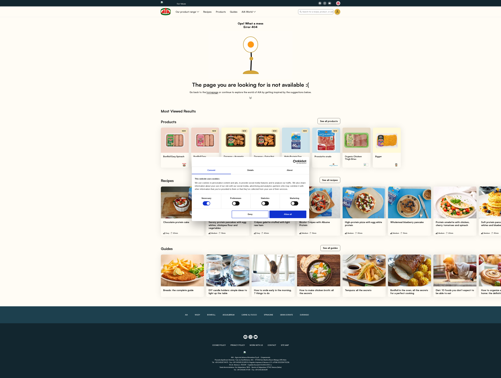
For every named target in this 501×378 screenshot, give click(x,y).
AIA (186, 315)
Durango (304, 315)
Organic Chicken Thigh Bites (353, 157)
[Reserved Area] (337, 12)
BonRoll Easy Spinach (173, 156)
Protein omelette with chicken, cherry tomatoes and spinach (452, 224)
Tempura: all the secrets (358, 290)
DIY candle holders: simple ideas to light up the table (228, 292)
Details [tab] (250, 170)
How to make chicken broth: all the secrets (316, 292)
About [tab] (290, 170)
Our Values (181, 4)
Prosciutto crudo (323, 156)
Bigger (378, 156)
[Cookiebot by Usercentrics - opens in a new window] (295, 162)
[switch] (236, 203)
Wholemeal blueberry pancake (407, 222)
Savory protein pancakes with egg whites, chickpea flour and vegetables (227, 225)
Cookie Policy (219, 345)
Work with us (256, 345)
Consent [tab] (211, 170)
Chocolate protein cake (176, 222)
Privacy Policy (238, 345)
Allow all (288, 214)
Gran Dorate (286, 315)
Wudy (197, 315)
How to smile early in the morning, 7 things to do (272, 292)
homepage (212, 92)
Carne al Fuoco (249, 315)
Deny (250, 214)
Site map (285, 345)
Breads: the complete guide (178, 290)
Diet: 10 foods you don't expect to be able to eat (455, 292)
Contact (272, 345)
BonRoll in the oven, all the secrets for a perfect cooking (409, 292)
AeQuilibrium (228, 315)
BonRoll (211, 315)
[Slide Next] (493, 148)
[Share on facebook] (320, 3)
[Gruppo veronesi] (250, 354)
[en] (338, 3)
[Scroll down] (250, 97)
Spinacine (268, 315)
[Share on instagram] (325, 3)
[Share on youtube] (329, 3)
